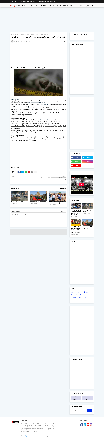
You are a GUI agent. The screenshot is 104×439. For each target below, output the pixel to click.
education (85, 297)
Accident (87, 292)
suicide (78, 300)
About (84, 436)
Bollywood (55, 5)
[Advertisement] (52, 19)
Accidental (43, 5)
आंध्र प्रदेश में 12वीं (46, 104)
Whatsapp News (31, 1)
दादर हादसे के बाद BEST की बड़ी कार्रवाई (38, 201)
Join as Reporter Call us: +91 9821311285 (46, 1)
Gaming (73, 300)
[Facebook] (19, 172)
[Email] (32, 172)
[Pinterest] (29, 172)
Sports (49, 5)
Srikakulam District (45, 120)
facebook (77, 157)
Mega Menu (25, 5)
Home (19, 5)
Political (37, 5)
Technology (73, 297)
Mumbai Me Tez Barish (17, 201)
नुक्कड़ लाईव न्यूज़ (15, 99)
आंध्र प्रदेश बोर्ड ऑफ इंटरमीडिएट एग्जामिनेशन (21, 108)
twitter (88, 157)
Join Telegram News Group (77, 5)
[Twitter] (22, 172)
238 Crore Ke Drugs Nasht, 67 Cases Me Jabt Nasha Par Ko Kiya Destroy (76, 212)
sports (79, 297)
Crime (11, 1)
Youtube (85, 399)
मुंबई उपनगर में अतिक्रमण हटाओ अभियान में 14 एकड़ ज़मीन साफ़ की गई (57, 202)
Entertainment (22, 1)
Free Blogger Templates (49, 436)
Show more (63, 188)
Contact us (89, 436)
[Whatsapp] (26, 172)
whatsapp (77, 161)
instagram (88, 161)
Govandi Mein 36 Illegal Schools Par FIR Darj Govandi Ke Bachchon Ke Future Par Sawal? (75, 229)
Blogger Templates (29, 436)
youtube (77, 165)
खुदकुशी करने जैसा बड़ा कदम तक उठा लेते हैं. (37, 103)
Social (16, 1)
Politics (82, 292)
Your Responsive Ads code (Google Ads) (38, 232)
